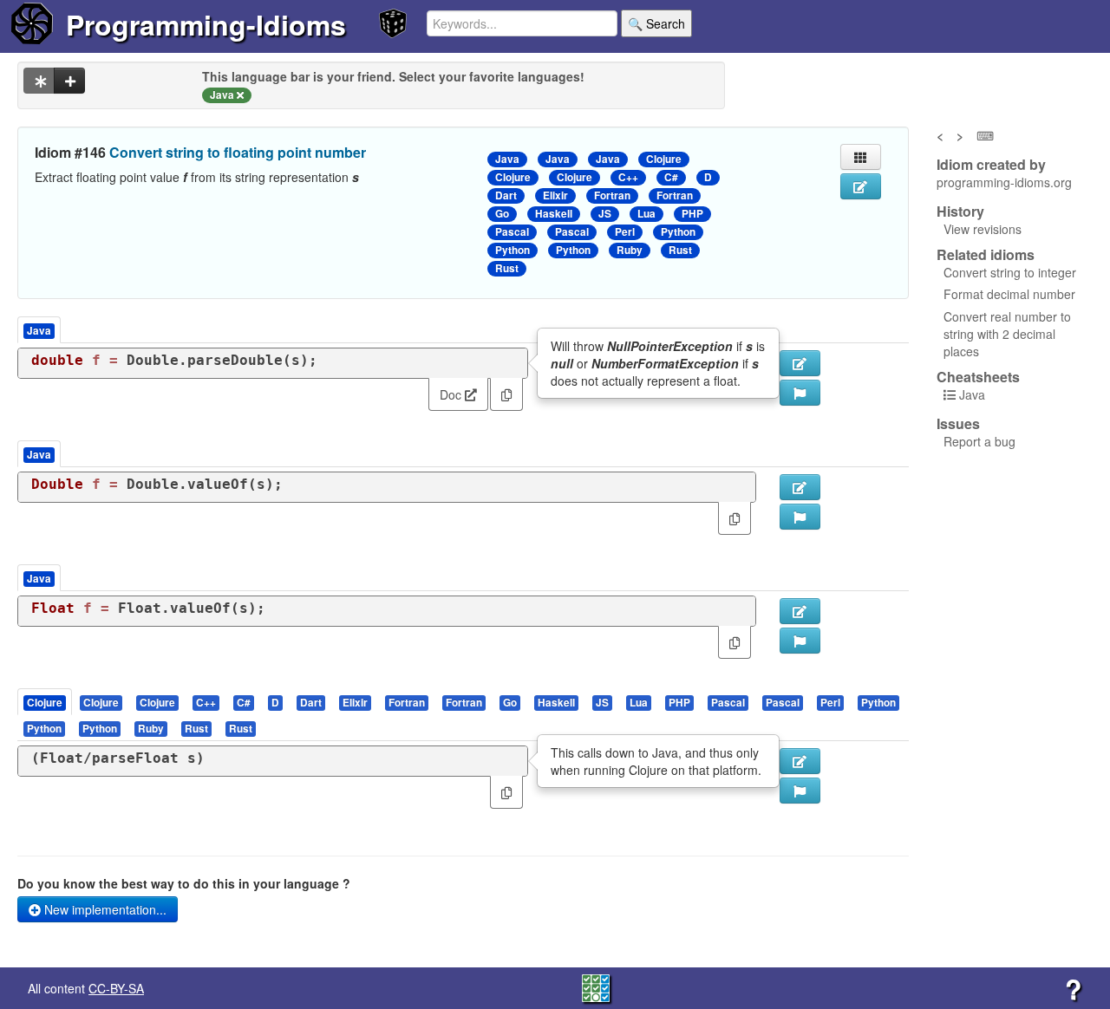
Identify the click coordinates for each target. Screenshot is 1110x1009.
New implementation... (103, 909)
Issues (958, 424)
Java (507, 159)
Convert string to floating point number (237, 152)
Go (502, 213)
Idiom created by (991, 164)
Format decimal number (1009, 294)
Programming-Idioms (206, 24)
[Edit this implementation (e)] (800, 363)
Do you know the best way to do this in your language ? (183, 883)
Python (678, 232)
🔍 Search (656, 23)
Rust (680, 250)
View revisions (983, 229)
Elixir (555, 195)
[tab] (45, 701)
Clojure (664, 159)
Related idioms (986, 255)
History (960, 211)
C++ (628, 177)
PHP (692, 213)
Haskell (553, 213)
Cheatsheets (978, 377)
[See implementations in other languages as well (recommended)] (39, 81)
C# (671, 177)
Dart (506, 195)
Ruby (630, 250)
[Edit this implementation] (800, 487)
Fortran (612, 195)
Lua (646, 213)
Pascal (512, 232)
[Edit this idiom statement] (860, 186)
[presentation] (44, 701)
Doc (452, 394)
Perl (625, 232)
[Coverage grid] (596, 986)
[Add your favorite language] (69, 81)
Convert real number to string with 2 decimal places (1007, 334)
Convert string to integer (1010, 272)
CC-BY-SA (116, 988)
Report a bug (979, 441)
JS (604, 213)
